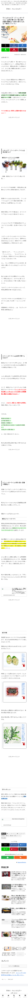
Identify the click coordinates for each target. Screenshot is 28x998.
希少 (8, 835)
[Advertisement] (14, 132)
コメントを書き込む (14, 966)
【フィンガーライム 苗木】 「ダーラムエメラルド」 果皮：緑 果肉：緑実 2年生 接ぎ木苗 (23, 732)
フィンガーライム (12, 833)
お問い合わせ (14, 993)
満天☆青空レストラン (16, 835)
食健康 (4, 833)
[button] (22, 50)
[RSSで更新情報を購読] (20, 857)
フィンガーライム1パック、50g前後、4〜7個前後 (23, 657)
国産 (4, 835)
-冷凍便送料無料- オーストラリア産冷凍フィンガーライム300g (23, 688)
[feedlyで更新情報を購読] (7, 857)
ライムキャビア (21, 833)
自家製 (4, 838)
